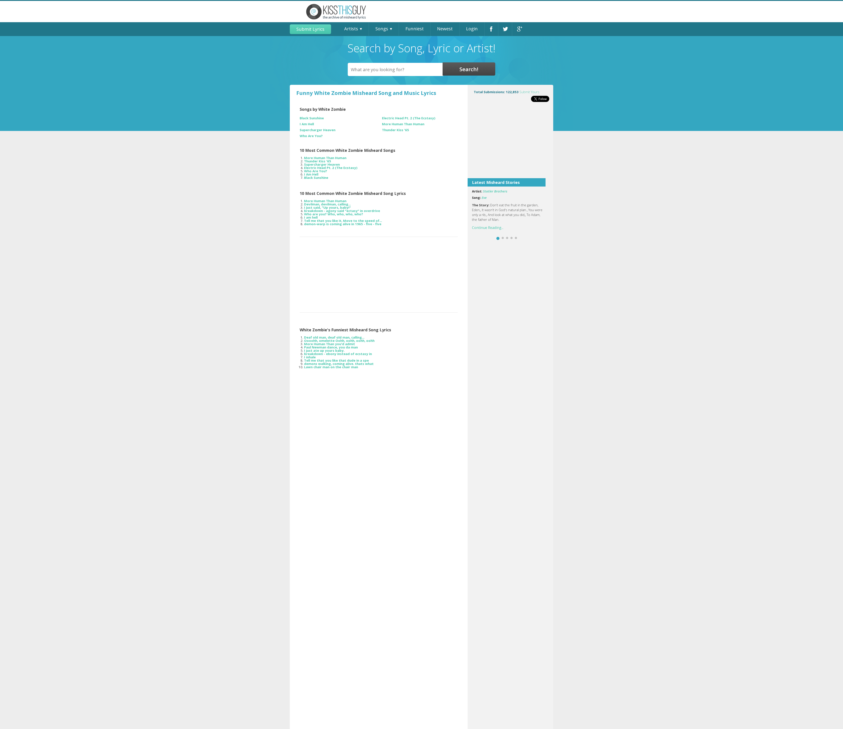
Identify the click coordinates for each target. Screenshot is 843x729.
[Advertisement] (510, 143)
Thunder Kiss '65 (395, 130)
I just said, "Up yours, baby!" (327, 207)
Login (472, 29)
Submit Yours (529, 92)
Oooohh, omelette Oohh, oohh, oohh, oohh (339, 340)
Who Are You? (311, 136)
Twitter (505, 29)
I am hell (311, 217)
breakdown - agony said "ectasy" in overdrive (342, 211)
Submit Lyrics (310, 29)
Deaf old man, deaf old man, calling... (334, 337)
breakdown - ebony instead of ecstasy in (338, 354)
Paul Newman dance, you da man (331, 347)
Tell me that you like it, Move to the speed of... (343, 220)
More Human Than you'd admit (329, 344)
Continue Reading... (487, 227)
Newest (445, 29)
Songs (381, 29)
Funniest (414, 29)
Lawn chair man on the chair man (331, 367)
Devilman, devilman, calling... (327, 204)
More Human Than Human (403, 124)
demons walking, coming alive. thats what (339, 363)
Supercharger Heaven (317, 130)
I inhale (310, 357)
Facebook (491, 29)
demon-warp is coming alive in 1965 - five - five (342, 224)
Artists (351, 29)
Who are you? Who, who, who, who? (333, 214)
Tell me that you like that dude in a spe (336, 360)
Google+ (519, 29)
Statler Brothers (495, 191)
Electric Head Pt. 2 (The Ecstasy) (408, 118)
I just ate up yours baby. (324, 350)
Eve (484, 197)
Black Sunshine (312, 118)
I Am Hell (307, 124)
